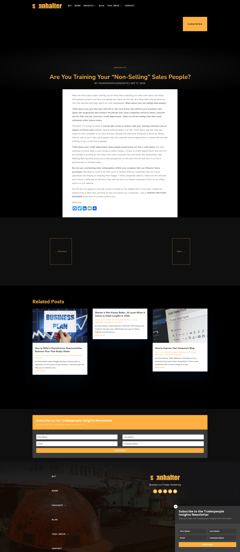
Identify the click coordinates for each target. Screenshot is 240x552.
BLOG (101, 5)
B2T (70, 5)
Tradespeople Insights (113, 322)
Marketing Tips (120, 68)
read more (40, 371)
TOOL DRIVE (113, 5)
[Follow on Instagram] (170, 491)
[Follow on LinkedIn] (165, 491)
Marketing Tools (125, 320)
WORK (78, 5)
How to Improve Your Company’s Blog (174, 348)
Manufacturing (51, 355)
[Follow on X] (160, 491)
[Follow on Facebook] (155, 491)
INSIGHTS (89, 5)
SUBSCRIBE (195, 24)
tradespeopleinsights (113, 83)
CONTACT (130, 5)
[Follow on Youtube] (175, 491)
